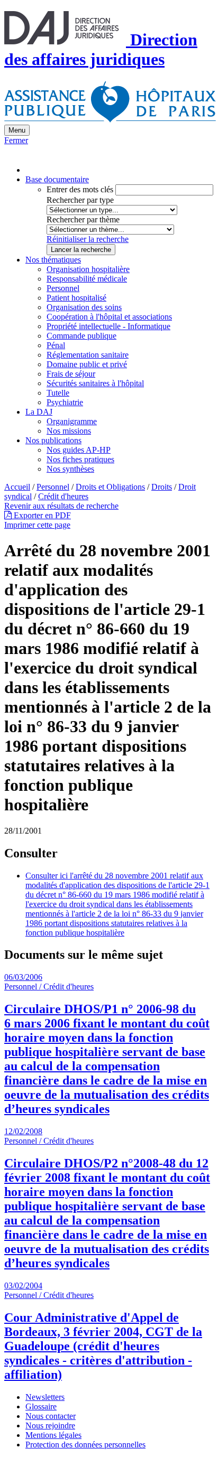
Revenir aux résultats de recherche (61, 505)
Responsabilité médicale (87, 278)
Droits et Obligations (110, 486)
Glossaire (41, 1406)
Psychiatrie (65, 402)
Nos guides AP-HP (79, 449)
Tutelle (58, 392)
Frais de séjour (71, 373)
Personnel (63, 288)
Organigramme (72, 421)
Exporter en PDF (41, 515)
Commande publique (81, 335)
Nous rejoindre (50, 1425)
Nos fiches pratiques (80, 459)
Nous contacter (50, 1416)
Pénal (56, 345)
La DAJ (38, 411)
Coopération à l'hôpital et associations (109, 316)
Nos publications (53, 440)
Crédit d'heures (63, 496)
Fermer (16, 140)
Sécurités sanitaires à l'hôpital (95, 383)
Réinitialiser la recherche (88, 239)
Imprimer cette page (37, 524)
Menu (16, 130)
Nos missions (69, 430)
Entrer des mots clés (80, 189)
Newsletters (45, 1396)
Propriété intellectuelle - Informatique (108, 326)
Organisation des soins (84, 307)
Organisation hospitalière (88, 269)
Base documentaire (57, 179)
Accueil (17, 486)
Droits (161, 486)
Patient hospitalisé (76, 297)
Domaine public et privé (87, 364)
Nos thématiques (53, 259)
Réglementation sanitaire (88, 354)
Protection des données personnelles (85, 1444)
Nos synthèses (70, 468)
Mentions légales (53, 1435)
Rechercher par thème (83, 219)
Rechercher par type (80, 199)
